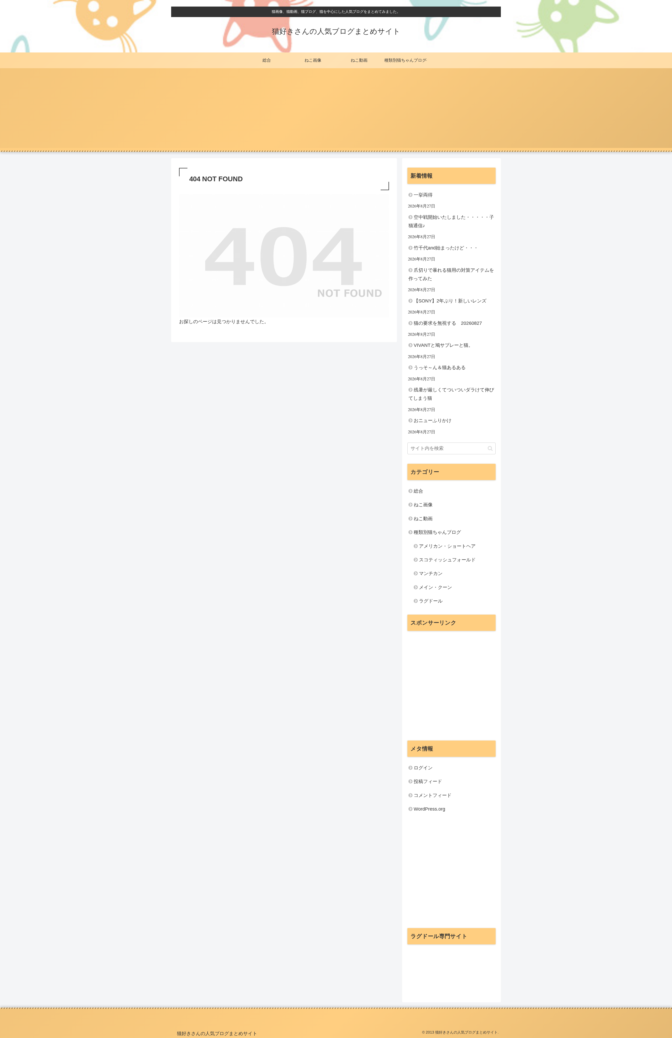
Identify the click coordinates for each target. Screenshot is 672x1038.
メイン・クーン (435, 587)
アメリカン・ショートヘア (447, 546)
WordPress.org (429, 809)
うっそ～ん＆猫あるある (440, 367)
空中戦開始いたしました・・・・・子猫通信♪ (451, 221)
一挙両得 (423, 195)
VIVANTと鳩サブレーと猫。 (443, 345)
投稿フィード (428, 781)
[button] (490, 448)
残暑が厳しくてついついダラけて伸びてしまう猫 (451, 394)
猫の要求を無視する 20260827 (448, 323)
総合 (418, 491)
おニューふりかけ (433, 420)
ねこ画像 (423, 504)
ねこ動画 (423, 518)
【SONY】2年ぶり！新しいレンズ (450, 301)
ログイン (423, 767)
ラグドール (431, 601)
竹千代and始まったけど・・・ (446, 248)
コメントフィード (433, 795)
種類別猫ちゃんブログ (437, 532)
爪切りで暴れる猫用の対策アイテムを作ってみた (451, 274)
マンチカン (431, 573)
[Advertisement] (336, 111)
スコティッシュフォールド (447, 559)
